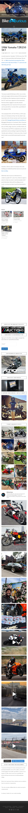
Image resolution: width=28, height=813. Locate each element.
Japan (3, 52)
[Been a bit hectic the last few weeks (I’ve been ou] (14, 616)
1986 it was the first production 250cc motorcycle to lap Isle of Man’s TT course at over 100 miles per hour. (13, 62)
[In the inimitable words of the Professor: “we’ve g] (14, 512)
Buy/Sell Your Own (7, 806)
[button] (14, 27)
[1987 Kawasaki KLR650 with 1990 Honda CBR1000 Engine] (7, 458)
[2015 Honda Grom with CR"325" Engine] (20, 445)
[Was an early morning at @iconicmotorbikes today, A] (14, 694)
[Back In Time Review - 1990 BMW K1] (7, 471)
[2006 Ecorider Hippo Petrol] (7, 483)
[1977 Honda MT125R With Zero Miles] (7, 432)
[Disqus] (14, 260)
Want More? (12, 807)
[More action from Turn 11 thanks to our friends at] (14, 746)
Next (25, 8)
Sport (6, 52)
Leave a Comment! (22, 52)
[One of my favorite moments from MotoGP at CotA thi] (14, 720)
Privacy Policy (19, 807)
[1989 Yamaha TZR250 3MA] (18, 214)
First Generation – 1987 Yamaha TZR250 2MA (6, 219)
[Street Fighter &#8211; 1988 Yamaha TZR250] (6, 229)
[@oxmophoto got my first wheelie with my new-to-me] (14, 668)
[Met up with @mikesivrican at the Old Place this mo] (14, 564)
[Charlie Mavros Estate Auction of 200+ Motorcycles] (20, 483)
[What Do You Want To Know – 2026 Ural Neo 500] (7, 445)
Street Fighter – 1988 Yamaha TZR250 (5, 234)
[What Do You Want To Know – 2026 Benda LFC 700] (20, 432)
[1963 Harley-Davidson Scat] (20, 458)
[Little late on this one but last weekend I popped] (14, 590)
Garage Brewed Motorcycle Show (16, 120)
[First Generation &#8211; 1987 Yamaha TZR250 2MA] (6, 214)
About (6, 807)
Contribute (21, 806)
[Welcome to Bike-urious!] (20, 471)
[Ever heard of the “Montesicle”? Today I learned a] (14, 538)
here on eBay (4, 171)
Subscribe (15, 806)
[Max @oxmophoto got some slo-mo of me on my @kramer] (14, 642)
